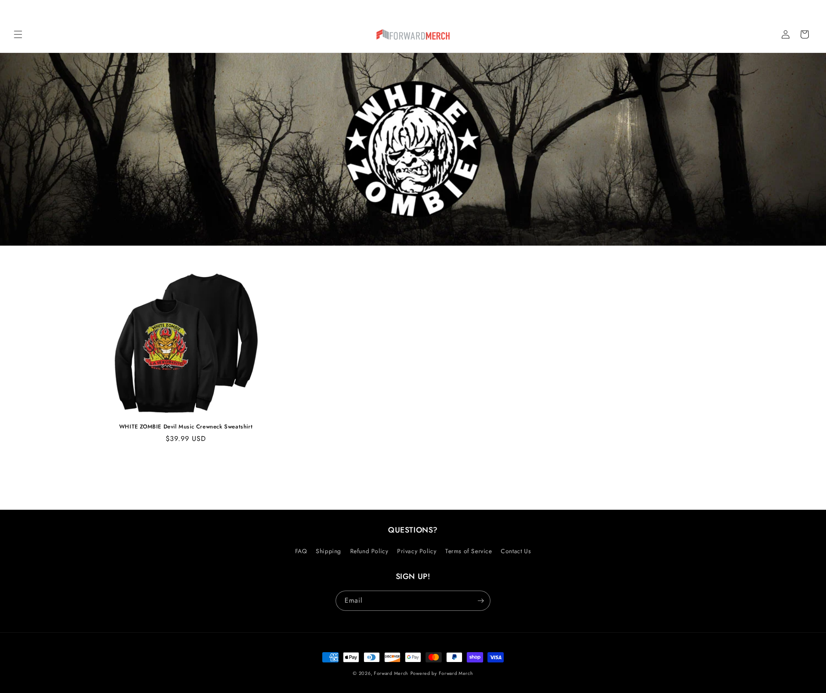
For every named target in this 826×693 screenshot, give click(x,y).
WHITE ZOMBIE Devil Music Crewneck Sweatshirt (186, 427)
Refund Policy (369, 551)
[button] (18, 34)
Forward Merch (391, 673)
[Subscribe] (480, 601)
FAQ (301, 551)
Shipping (328, 551)
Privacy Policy (416, 551)
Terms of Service (468, 551)
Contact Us (516, 551)
